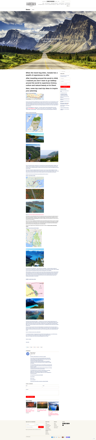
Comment (27, 389)
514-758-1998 (44, 1)
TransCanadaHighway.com (31, 108)
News (28, 9)
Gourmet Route (36, 218)
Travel (49, 412)
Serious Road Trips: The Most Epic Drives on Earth (64, 105)
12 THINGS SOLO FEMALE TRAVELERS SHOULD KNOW (64, 95)
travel (45, 409)
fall (34, 408)
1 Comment (38, 411)
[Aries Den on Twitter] (47, 1)
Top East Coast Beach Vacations (64, 107)
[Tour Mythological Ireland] (42, 405)
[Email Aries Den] (53, 1)
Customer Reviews (41, 4)
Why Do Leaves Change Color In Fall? (64, 91)
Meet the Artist (67, 4)
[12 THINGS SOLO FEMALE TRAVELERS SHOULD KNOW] (53, 406)
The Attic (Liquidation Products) (50, 4)
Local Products (47, 3)
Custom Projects (61, 3)
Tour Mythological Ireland (41, 410)
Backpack (52, 411)
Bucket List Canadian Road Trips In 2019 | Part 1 (64, 99)
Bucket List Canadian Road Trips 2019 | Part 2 (64, 97)
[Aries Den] (31, 4)
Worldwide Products (54, 3)
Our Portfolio (67, 3)
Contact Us (62, 4)
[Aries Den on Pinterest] (51, 1)
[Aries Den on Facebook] (48, 1)
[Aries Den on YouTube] (49, 1)
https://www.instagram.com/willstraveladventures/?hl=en (36, 214)
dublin (41, 409)
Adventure (38, 409)
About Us (58, 4)
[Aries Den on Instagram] (52, 1)
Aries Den (29, 436)
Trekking (51, 412)
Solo (57, 411)
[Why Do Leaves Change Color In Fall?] (31, 405)
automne (27, 408)
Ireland (43, 409)
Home (43, 3)
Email (43, 385)
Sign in (56, 1)
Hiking (55, 411)
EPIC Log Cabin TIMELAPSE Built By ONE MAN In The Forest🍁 (64, 103)
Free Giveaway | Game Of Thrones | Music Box (64, 101)
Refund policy (56, 427)
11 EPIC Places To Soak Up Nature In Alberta (64, 109)
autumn (29, 408)
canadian (32, 408)
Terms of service (56, 426)
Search (55, 423)
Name (27, 385)
